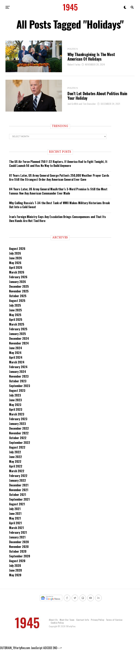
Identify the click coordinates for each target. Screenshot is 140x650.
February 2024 (18, 367)
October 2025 (17, 296)
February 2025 (18, 329)
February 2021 (18, 532)
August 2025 (17, 300)
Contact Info (82, 619)
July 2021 (15, 509)
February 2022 (18, 475)
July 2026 (15, 253)
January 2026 (17, 282)
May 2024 (15, 352)
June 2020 (15, 570)
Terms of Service (114, 619)
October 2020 (17, 551)
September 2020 (19, 556)
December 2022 (19, 428)
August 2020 (17, 561)
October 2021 (17, 494)
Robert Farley (73, 64)
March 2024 (16, 362)
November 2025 (19, 291)
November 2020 (19, 546)
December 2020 (19, 542)
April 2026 (15, 267)
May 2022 (15, 461)
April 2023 (15, 409)
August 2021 (17, 504)
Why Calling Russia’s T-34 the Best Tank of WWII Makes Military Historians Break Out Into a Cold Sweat (59, 205)
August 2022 (17, 447)
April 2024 (15, 357)
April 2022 (15, 466)
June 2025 (15, 310)
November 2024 (19, 343)
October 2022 (17, 438)
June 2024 (15, 348)
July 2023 (15, 395)
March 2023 (16, 414)
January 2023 (17, 423)
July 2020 (15, 565)
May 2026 (15, 263)
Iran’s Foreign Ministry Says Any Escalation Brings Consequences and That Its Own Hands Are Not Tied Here (57, 219)
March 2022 (16, 471)
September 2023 (19, 386)
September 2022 (19, 442)
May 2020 (15, 575)
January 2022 (17, 480)
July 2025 (15, 305)
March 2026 (16, 272)
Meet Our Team (67, 619)
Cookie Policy (57, 622)
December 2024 (19, 338)
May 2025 (15, 315)
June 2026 (15, 258)
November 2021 (18, 490)
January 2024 (17, 371)
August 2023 (17, 390)
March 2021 (16, 528)
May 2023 (15, 405)
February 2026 (18, 277)
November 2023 (19, 376)
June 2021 (15, 513)
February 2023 (18, 419)
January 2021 (17, 537)
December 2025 (19, 286)
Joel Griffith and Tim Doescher (81, 104)
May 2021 (15, 518)
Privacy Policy (97, 619)
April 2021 (15, 523)
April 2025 (15, 319)
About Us (53, 619)
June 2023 (15, 400)
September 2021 (19, 499)
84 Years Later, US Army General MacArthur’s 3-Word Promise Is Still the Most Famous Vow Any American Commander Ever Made (58, 191)
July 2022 (15, 452)
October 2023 (17, 381)
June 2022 (15, 457)
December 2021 (18, 485)
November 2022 (19, 433)
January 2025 (17, 334)
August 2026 (17, 248)
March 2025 (16, 324)
